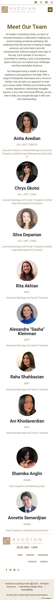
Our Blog (32, 562)
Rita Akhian (27, 285)
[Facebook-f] (6, 570)
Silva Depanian (27, 234)
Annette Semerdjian (27, 517)
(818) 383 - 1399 (27, 547)
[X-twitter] (41, 2)
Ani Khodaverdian (27, 421)
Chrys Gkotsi (27, 188)
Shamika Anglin (27, 473)
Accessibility (27, 590)
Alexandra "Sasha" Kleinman (27, 331)
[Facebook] (35, 2)
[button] (50, 9)
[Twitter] (10, 570)
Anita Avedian (27, 138)
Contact (44, 562)
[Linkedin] (46, 2)
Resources (43, 555)
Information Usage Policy (30, 587)
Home (20, 555)
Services (30, 555)
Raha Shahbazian (27, 376)
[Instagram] (51, 2)
